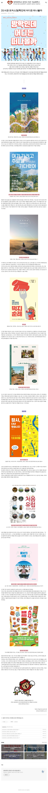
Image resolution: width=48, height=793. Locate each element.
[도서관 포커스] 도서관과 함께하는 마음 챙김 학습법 (10, 729)
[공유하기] (6, 722)
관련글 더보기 (44, 742)
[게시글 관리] (7, 722)
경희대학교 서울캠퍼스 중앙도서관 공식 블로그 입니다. (13, 772)
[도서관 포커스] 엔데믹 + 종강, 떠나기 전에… (9, 731)
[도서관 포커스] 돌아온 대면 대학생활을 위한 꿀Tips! (10, 735)
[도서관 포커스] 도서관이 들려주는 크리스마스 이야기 (10, 737)
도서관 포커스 (4, 726)
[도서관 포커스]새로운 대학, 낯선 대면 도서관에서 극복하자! (11, 733)
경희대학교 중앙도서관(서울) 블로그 (12, 770)
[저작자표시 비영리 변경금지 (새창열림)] (16, 721)
